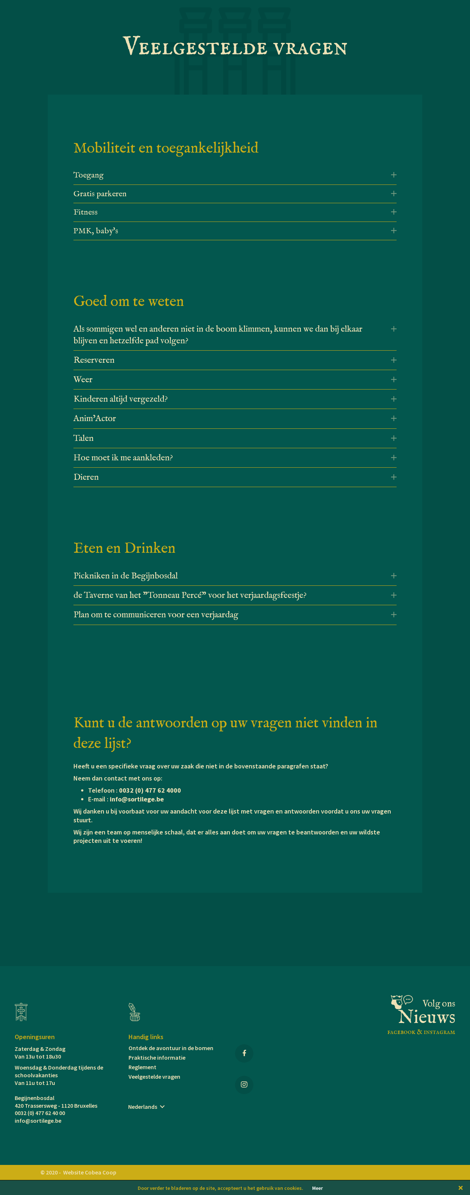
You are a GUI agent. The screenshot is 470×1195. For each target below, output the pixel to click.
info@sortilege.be (137, 799)
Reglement (142, 1067)
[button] (394, 175)
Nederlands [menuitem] (142, 1106)
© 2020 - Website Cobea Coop (78, 1172)
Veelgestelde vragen (154, 1076)
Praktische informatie (157, 1057)
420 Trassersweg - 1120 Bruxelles (56, 1105)
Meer (317, 1188)
